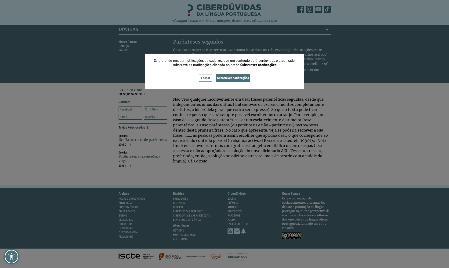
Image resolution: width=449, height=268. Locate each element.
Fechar (205, 78)
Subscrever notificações (233, 78)
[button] (11, 256)
